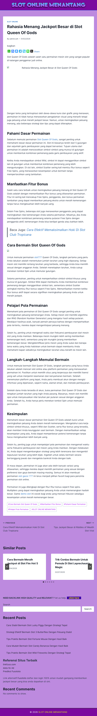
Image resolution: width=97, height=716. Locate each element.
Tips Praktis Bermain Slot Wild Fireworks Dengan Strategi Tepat (38, 653)
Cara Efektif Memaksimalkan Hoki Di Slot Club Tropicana (23, 527)
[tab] (43, 582)
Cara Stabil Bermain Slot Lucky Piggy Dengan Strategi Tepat (36, 625)
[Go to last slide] (7, 567)
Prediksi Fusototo (12, 671)
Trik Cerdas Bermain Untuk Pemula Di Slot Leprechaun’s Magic (72, 563)
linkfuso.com (9, 664)
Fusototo (22, 678)
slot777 (38, 257)
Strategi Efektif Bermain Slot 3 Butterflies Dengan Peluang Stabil (39, 632)
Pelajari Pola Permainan (18, 509)
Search (6, 604)
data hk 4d (8, 668)
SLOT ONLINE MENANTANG (44, 509)
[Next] (90, 567)
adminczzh (14, 39)
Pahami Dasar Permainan (75, 504)
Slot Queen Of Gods (47, 139)
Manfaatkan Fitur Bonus (50, 504)
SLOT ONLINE (12, 22)
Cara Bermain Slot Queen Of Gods (22, 504)
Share (37, 51)
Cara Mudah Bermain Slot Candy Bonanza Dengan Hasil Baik (37, 646)
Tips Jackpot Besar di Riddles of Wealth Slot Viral (74, 527)
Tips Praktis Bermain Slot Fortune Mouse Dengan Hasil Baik (36, 639)
